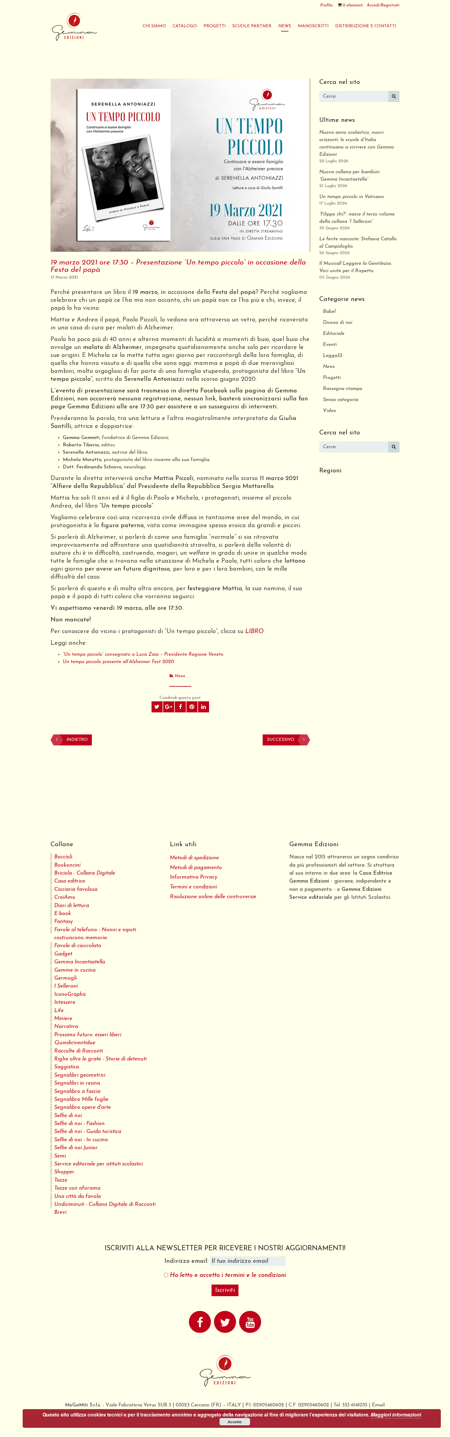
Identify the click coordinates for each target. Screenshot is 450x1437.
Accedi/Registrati (383, 5)
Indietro (77, 739)
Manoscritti (313, 26)
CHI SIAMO (154, 26)
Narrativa (66, 1026)
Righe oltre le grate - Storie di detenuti (100, 1059)
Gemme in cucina (75, 970)
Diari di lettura (71, 905)
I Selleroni (66, 986)
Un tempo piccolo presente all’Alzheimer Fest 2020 (118, 661)
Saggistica (66, 1067)
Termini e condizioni (193, 887)
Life (59, 1010)
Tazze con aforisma (77, 1188)
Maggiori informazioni (396, 1414)
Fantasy (63, 921)
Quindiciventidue (74, 1042)
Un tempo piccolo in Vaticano (351, 196)
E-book (62, 913)
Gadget (63, 954)
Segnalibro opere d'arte (82, 1107)
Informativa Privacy (193, 877)
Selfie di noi (68, 1115)
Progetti (332, 377)
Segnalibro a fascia (77, 1091)
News (284, 26)
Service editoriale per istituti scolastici (98, 1164)
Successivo (280, 739)
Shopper (64, 1172)
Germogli (65, 978)
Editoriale (333, 333)
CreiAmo (64, 897)
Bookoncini (67, 865)
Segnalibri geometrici (79, 1075)
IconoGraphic (70, 994)
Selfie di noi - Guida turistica (87, 1131)
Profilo (326, 5)
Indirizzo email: (187, 1261)
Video (329, 410)
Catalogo (185, 26)
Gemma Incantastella (79, 962)
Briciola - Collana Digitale (84, 873)
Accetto (235, 1421)
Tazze (60, 1180)
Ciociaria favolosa (75, 889)
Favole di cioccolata (77, 945)
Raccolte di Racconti (78, 1051)
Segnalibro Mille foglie (81, 1099)
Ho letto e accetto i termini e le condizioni (228, 1275)
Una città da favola (77, 1196)
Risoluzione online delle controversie (213, 896)
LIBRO (254, 631)
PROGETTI (215, 26)
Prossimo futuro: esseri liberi (87, 1034)
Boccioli (63, 857)
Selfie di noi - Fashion (79, 1123)
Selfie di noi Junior (76, 1147)
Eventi (330, 344)
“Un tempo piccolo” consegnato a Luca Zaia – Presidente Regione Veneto (143, 654)
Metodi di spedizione (194, 858)
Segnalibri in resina (77, 1083)
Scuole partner (252, 26)
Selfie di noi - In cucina (81, 1139)
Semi (60, 1156)
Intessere (64, 1002)
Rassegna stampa (342, 388)
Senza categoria (340, 399)
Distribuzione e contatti (365, 26)
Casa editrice (69, 881)
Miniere (63, 1018)
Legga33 (332, 355)
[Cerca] (393, 96)
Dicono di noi (337, 322)
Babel (329, 311)
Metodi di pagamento (196, 867)
